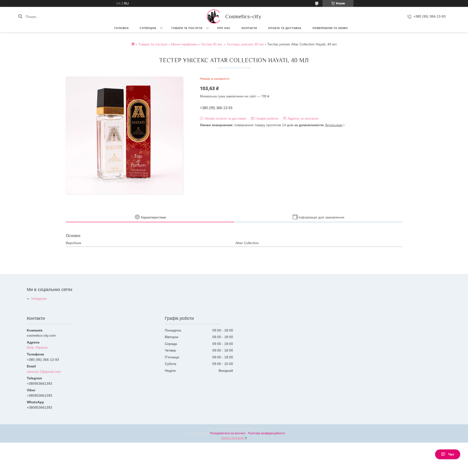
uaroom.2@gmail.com (44, 372)
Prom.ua (257, 429)
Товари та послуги (187, 28)
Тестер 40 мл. (212, 44)
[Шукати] (20, 16)
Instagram (39, 299)
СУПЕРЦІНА (148, 28)
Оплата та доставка (285, 28)
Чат (451, 454)
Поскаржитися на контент (228, 433)
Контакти (249, 28)
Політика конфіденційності (266, 433)
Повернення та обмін (330, 28)
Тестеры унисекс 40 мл (245, 44)
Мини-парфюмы (184, 44)
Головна (121, 28)
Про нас (224, 28)
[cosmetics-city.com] (213, 16)
